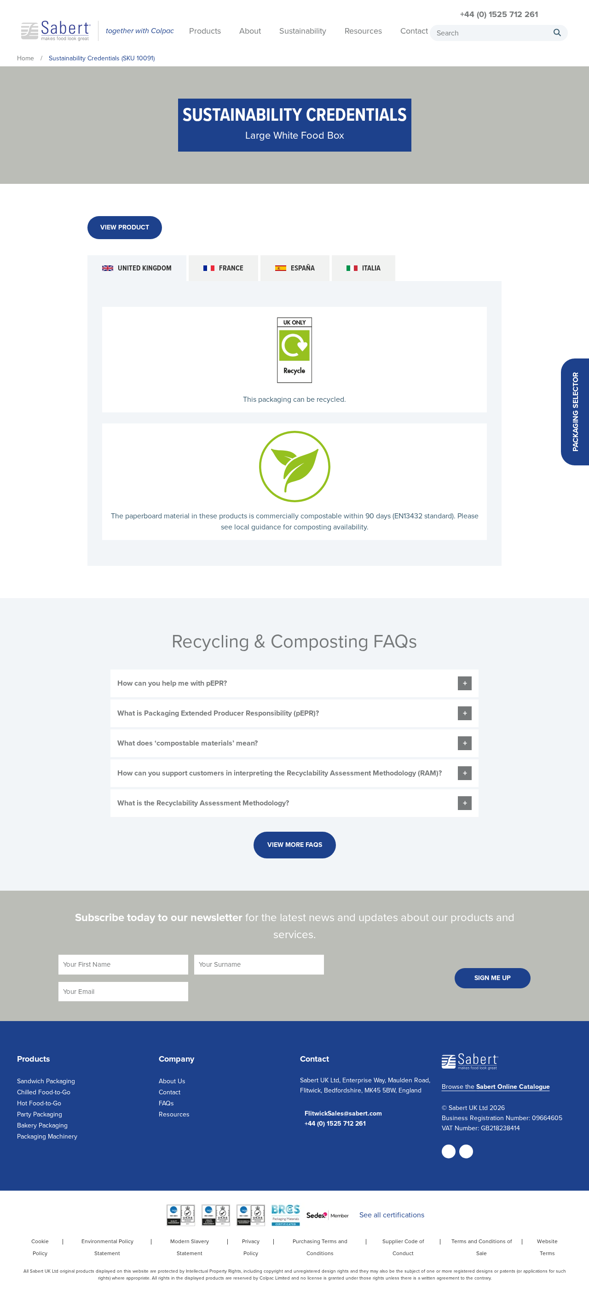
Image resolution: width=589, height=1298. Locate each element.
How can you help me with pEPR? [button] (172, 683)
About (250, 32)
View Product (124, 227)
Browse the (496, 1087)
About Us (172, 1081)
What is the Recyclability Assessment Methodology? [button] (203, 803)
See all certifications (391, 1215)
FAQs (166, 1103)
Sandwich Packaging (46, 1081)
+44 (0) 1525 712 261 (499, 14)
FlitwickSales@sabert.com (343, 1113)
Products (205, 32)
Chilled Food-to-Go (43, 1092)
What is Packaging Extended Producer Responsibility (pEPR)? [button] (218, 713)
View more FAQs (294, 845)
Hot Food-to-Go (39, 1103)
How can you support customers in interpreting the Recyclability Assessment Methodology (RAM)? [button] (279, 773)
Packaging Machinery (47, 1136)
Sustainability (302, 32)
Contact (414, 32)
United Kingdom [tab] (145, 268)
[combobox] (499, 33)
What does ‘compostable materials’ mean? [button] (187, 743)
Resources (363, 32)
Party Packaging (39, 1114)
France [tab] (231, 268)
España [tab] (303, 268)
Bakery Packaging (42, 1125)
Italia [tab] (371, 268)
